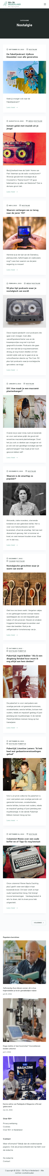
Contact (6, 1161)
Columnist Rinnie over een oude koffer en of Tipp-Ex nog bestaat (23, 840)
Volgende (38, 923)
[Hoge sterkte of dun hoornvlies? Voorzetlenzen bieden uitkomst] (24, 1020)
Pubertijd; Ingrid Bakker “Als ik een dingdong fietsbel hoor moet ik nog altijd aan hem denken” (24, 658)
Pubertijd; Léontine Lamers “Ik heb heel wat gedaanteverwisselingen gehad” (24, 751)
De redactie (8, 1158)
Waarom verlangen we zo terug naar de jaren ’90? (22, 211)
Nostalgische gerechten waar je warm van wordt (23, 567)
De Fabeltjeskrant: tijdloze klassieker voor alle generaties (22, 55)
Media (30, 121)
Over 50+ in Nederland (12, 1130)
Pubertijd (22, 651)
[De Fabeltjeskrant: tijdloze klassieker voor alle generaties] (24, 77)
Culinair (12, 561)
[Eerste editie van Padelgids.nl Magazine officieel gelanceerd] (24, 1078)
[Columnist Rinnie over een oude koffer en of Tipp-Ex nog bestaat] (24, 862)
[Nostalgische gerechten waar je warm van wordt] (24, 589)
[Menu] (45, 4)
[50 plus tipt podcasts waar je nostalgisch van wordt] (24, 311)
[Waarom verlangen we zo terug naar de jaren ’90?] (24, 233)
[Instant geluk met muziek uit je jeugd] (24, 149)
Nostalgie (33, 49)
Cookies (6, 1127)
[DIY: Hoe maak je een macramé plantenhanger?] (24, 411)
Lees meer (12, 107)
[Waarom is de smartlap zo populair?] (24, 499)
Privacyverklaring (10, 1123)
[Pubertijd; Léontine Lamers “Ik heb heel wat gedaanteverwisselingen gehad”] (24, 774)
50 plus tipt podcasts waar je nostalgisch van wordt (21, 289)
